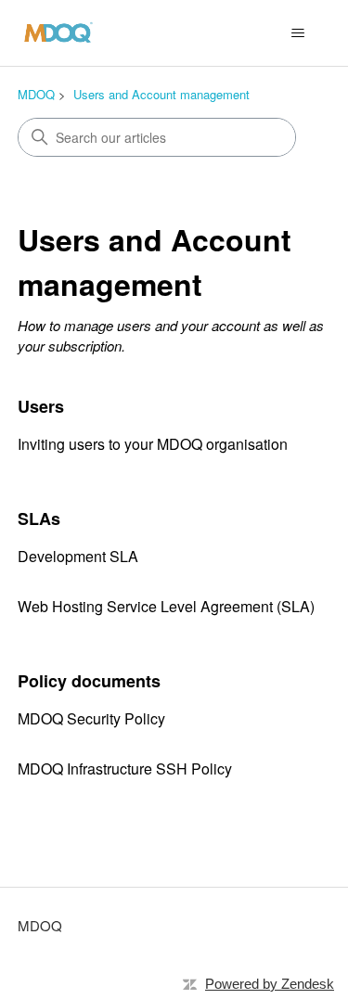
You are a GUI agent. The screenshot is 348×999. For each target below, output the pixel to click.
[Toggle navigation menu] (297, 33)
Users (41, 406)
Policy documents (89, 681)
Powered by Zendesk (269, 984)
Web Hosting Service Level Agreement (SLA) (166, 606)
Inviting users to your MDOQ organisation (153, 444)
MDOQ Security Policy (91, 718)
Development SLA (78, 556)
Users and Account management (161, 94)
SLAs (39, 518)
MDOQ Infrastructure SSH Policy (125, 768)
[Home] (58, 33)
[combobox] (157, 137)
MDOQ (36, 94)
